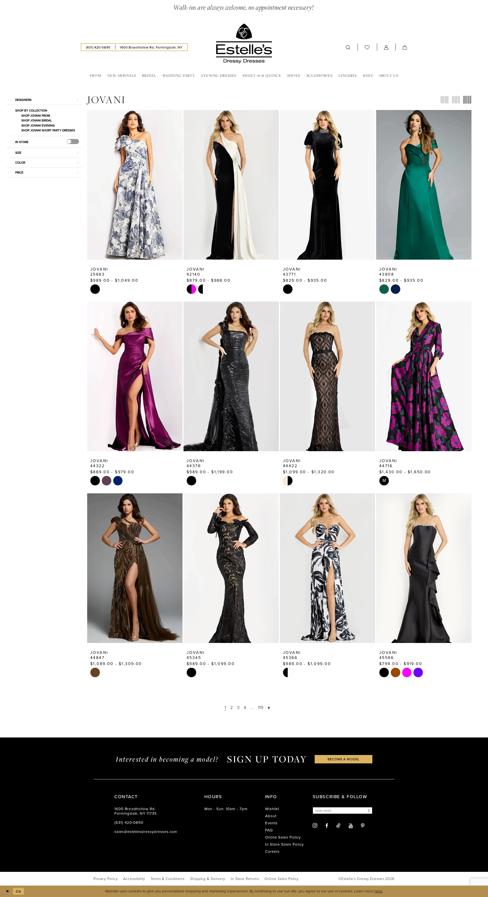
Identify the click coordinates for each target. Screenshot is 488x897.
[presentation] (73, 141)
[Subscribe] (368, 810)
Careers (272, 851)
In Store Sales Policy (284, 844)
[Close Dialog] (7, 891)
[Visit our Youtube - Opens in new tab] (351, 825)
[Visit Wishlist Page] (367, 47)
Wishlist (272, 808)
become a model (344, 759)
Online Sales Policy (283, 837)
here (379, 891)
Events (271, 823)
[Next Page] (269, 707)
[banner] (244, 43)
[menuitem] (98, 47)
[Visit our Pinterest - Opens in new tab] (362, 825)
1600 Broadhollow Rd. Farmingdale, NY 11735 (135, 811)
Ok (18, 891)
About (271, 816)
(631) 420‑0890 (128, 822)
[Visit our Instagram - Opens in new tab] (315, 825)
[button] (386, 47)
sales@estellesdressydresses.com (145, 831)
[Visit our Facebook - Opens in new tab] (326, 825)
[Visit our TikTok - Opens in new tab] (338, 825)
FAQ (269, 830)
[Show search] (348, 47)
